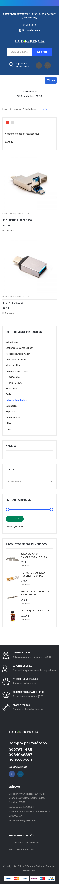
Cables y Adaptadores (25, 109)
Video (8, 423)
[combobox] (29, 481)
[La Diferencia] (30, 41)
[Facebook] (39, 65)
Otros (8, 429)
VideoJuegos (12, 342)
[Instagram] (47, 65)
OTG (27, 213)
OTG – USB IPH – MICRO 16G (17, 220)
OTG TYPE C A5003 (12, 303)
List (12, 122)
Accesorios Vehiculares (17, 359)
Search (42, 51)
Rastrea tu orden (31, 30)
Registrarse (21, 63)
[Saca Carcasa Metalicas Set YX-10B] (12, 559)
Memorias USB (13, 377)
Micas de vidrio (13, 365)
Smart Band (12, 388)
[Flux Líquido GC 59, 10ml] (12, 616)
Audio (8, 394)
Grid (7, 122)
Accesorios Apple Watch (18, 354)
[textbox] (29, 481)
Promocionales (13, 417)
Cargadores (11, 406)
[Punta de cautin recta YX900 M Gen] (12, 597)
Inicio (5, 109)
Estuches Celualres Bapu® (19, 348)
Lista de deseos (29, 91)
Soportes (10, 411)
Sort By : (9, 142)
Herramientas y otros (17, 371)
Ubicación (30, 24)
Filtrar (15, 519)
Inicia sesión (23, 66)
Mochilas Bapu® (14, 383)
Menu (52, 80)
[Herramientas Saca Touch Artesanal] (12, 578)
